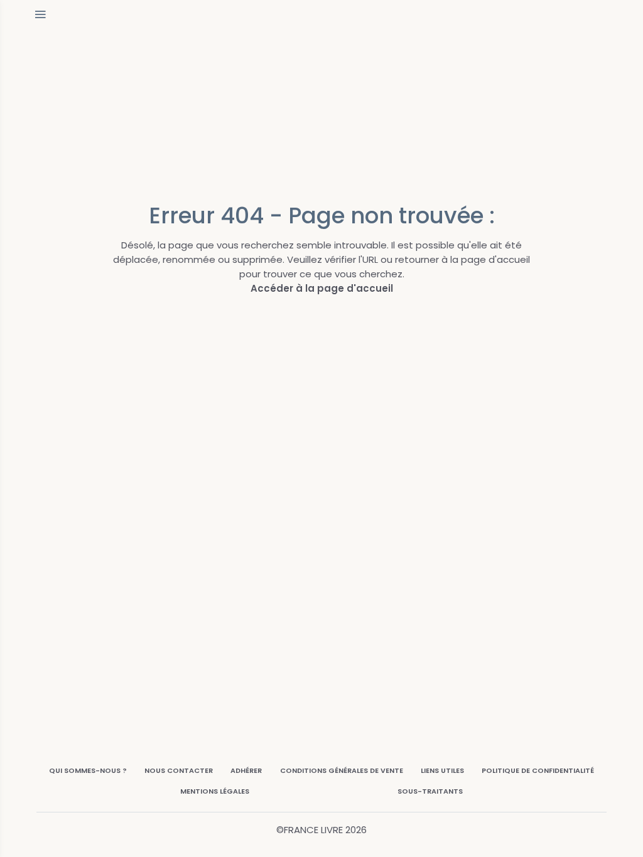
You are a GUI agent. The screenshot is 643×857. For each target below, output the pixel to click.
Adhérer (246, 770)
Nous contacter (178, 770)
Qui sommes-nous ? (88, 770)
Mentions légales (214, 791)
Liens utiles (442, 770)
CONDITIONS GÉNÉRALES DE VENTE (341, 770)
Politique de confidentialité (538, 770)
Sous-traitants (430, 791)
